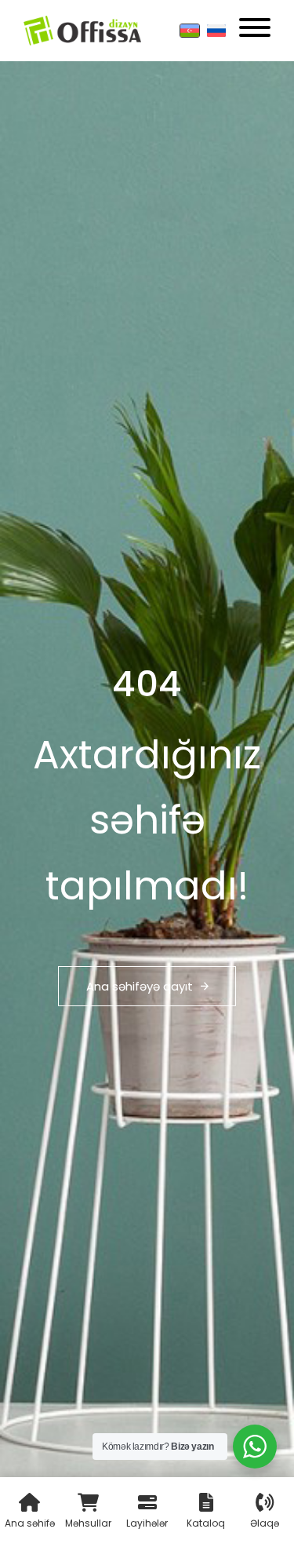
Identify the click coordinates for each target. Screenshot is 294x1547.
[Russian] (216, 31)
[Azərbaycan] (190, 31)
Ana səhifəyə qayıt (139, 986)
